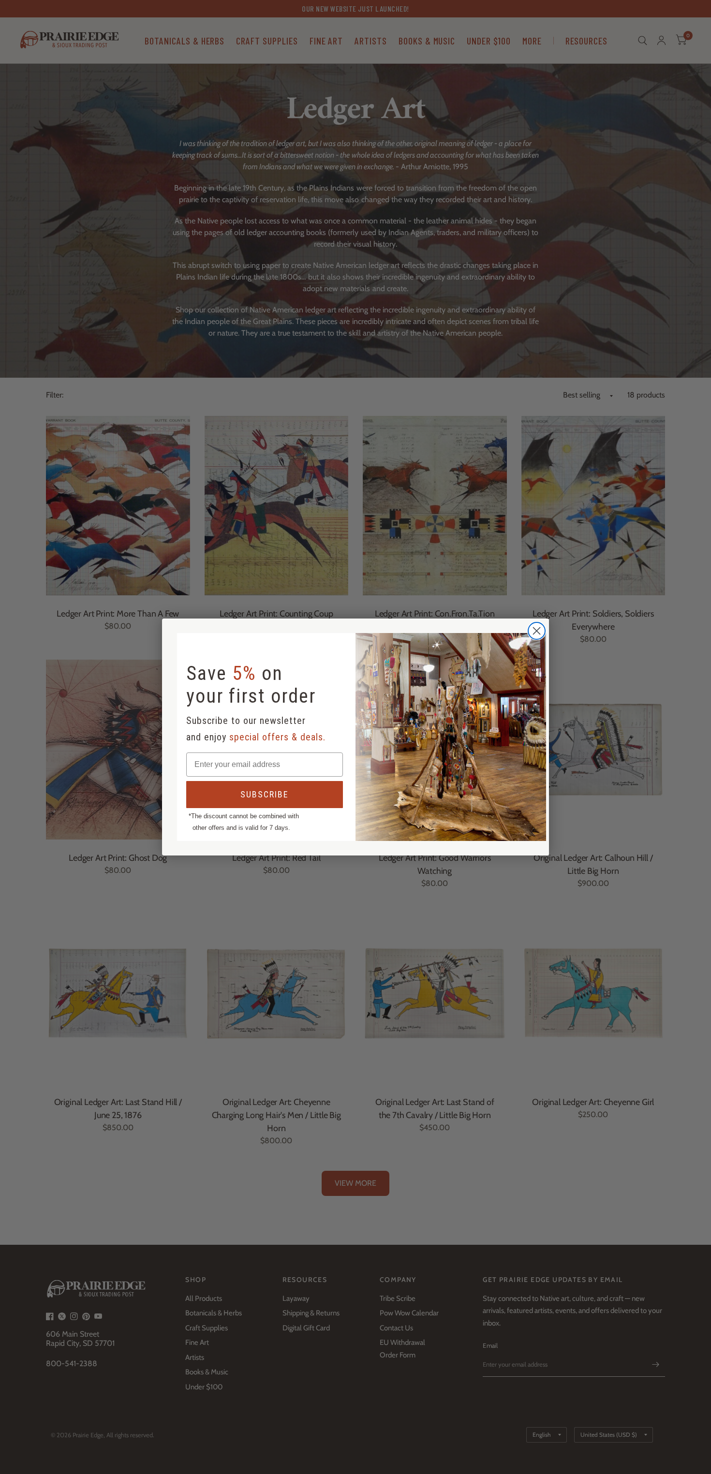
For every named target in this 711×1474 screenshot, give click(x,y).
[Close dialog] (536, 630)
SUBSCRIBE (264, 794)
